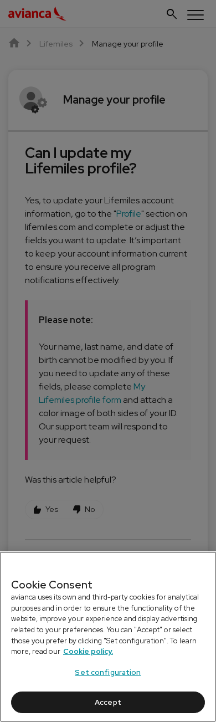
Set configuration (108, 672)
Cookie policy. (88, 651)
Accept (108, 702)
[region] (108, 636)
